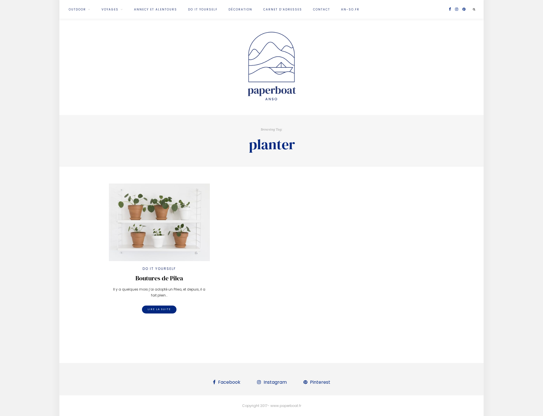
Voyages (110, 9)
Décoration (240, 9)
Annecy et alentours (155, 9)
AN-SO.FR (350, 9)
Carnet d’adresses (282, 9)
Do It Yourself (202, 9)
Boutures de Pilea (159, 278)
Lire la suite (159, 309)
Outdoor (77, 9)
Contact (321, 9)
